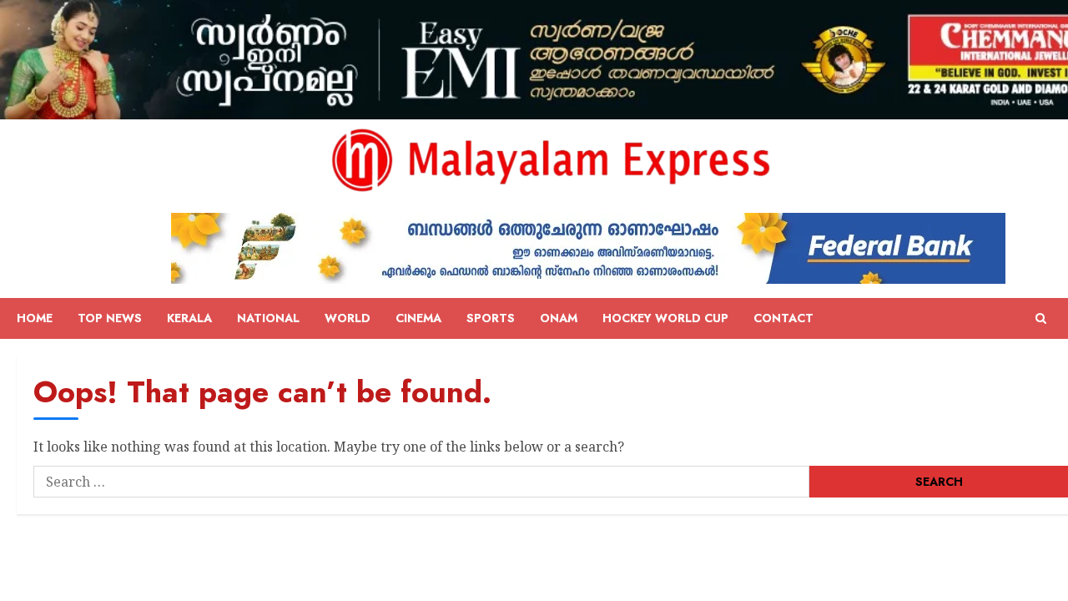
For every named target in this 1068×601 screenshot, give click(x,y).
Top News (110, 318)
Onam (558, 318)
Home (35, 318)
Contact (783, 318)
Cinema (418, 318)
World (347, 318)
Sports (490, 318)
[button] (1040, 319)
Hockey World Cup (665, 318)
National (268, 318)
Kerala (189, 318)
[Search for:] (421, 481)
